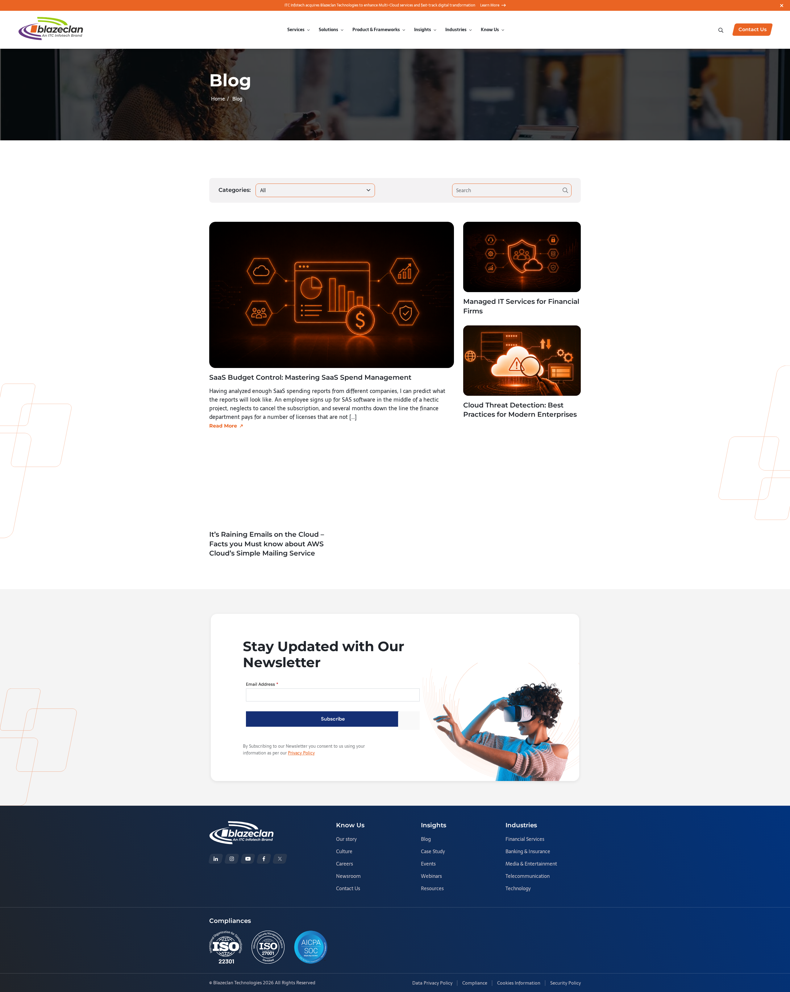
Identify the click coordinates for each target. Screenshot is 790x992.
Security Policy (565, 983)
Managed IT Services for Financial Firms (521, 306)
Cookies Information (518, 983)
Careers (344, 863)
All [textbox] (263, 190)
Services (296, 29)
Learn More (489, 5)
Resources (432, 888)
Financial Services (524, 839)
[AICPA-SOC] (311, 947)
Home (218, 99)
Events (428, 863)
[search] (721, 29)
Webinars (431, 876)
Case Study (433, 851)
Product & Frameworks (376, 29)
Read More (223, 426)
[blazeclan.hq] (263, 859)
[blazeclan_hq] (279, 859)
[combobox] (315, 190)
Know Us (490, 29)
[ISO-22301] (225, 947)
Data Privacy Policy (432, 983)
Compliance (474, 983)
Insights (422, 29)
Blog (426, 839)
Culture (344, 851)
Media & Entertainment (531, 863)
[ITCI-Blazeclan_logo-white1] (241, 825)
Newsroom (348, 876)
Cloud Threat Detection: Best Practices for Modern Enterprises (520, 410)
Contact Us (348, 888)
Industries (456, 29)
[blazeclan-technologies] (215, 859)
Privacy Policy (301, 753)
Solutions (328, 29)
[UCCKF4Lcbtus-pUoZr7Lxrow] (247, 859)
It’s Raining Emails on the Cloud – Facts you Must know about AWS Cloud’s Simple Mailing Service (266, 544)
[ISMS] (268, 947)
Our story (346, 839)
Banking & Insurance (527, 851)
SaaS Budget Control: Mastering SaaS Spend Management (310, 377)
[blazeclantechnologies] (231, 859)
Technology (518, 888)
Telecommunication (527, 876)
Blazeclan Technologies (237, 982)
